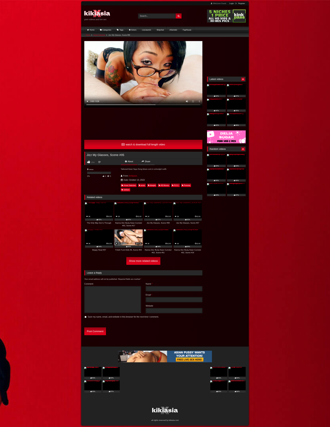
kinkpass (133, 176)
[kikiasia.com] (97, 14)
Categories (106, 30)
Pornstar (187, 185)
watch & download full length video (145, 144)
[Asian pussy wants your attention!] (165, 362)
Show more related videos (143, 261)
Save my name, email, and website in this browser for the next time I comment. (123, 317)
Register (241, 3)
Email (149, 295)
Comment (88, 284)
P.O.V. (176, 185)
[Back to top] (322, 419)
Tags (121, 30)
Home (92, 30)
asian (143, 185)
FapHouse (187, 30)
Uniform (126, 190)
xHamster (173, 30)
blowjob (153, 185)
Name (149, 284)
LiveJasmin (146, 30)
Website (149, 306)
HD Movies (165, 185)
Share (147, 161)
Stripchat (160, 30)
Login (231, 3)
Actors (133, 30)
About (130, 161)
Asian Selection (99, 35)
